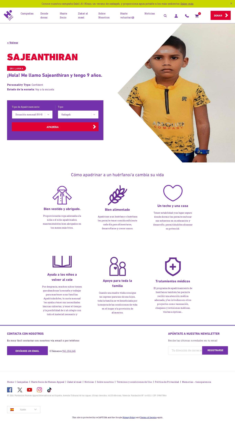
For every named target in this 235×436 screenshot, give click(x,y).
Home (10, 382)
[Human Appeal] (8, 15)
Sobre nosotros (105, 382)
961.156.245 (69, 351)
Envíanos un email (27, 351)
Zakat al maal (74, 382)
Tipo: (61, 106)
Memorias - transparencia (196, 382)
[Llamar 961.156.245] (187, 16)
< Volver (12, 42)
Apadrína (53, 127)
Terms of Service (148, 417)
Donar (218, 15)
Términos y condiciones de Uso (134, 382)
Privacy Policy (129, 417)
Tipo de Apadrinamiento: (26, 106)
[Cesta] (197, 16)
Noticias (89, 382)
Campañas (22, 382)
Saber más (187, 3)
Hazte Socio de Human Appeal (47, 382)
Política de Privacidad (167, 382)
